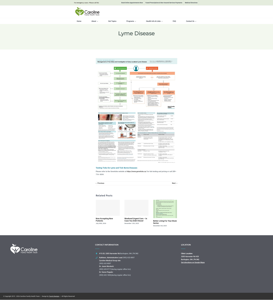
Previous (100, 183)
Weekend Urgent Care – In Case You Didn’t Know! (135, 219)
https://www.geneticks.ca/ (137, 171)
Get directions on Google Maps (193, 262)
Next (174, 183)
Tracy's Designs (54, 296)
